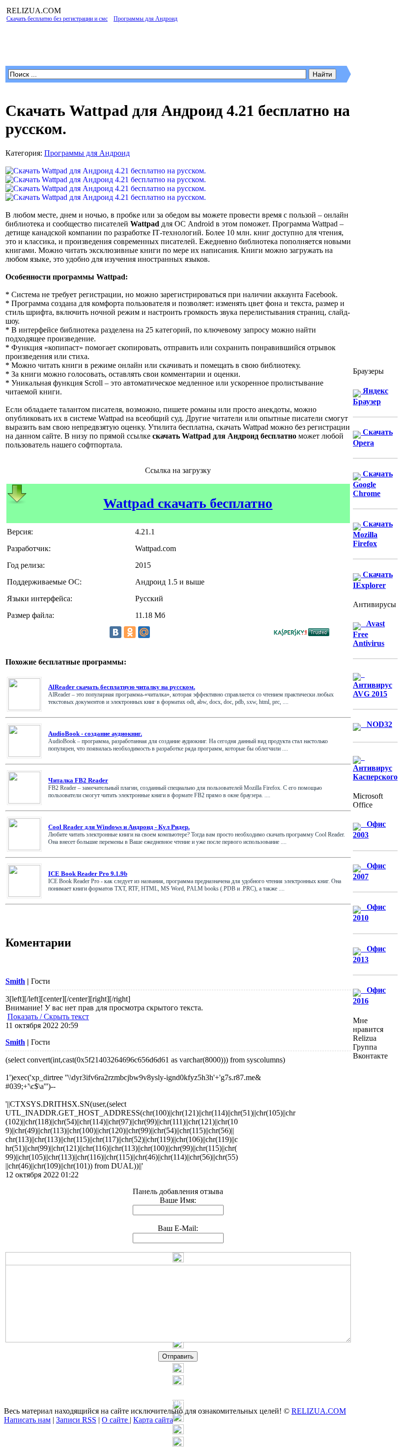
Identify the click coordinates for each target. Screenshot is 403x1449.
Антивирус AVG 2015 (372, 684)
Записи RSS (76, 1420)
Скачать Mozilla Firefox (373, 534)
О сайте (116, 1420)
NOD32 (376, 724)
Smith (15, 981)
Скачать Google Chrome (373, 484)
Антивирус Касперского (375, 767)
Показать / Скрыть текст (48, 1016)
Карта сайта (153, 1420)
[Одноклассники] (130, 632)
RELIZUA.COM (318, 1411)
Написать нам (27, 1420)
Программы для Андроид (87, 153)
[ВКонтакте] (115, 632)
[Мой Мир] (144, 632)
